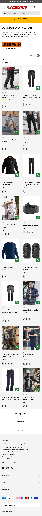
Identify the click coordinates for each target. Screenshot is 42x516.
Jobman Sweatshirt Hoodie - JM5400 (29, 398)
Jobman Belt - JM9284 (30, 225)
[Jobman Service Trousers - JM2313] (31, 123)
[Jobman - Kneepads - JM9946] (31, 251)
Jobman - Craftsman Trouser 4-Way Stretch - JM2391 (10, 312)
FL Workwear (9, 511)
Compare (31, 55)
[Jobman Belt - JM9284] (31, 208)
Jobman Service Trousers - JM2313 (31, 141)
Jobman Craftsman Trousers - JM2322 (8, 96)
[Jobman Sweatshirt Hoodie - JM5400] (31, 380)
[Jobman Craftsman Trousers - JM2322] (10, 78)
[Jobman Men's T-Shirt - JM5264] (10, 208)
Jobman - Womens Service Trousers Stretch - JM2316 (10, 398)
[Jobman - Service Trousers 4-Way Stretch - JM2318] (31, 165)
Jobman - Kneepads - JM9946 (30, 268)
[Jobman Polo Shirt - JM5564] (31, 338)
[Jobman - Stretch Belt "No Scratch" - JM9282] (10, 338)
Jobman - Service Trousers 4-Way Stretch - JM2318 (31, 184)
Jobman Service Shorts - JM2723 (10, 141)
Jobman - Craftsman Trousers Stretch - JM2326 (31, 96)
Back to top (21, 431)
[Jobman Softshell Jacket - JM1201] (31, 293)
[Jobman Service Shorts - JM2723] (10, 123)
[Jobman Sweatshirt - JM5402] (10, 250)
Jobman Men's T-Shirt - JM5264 (9, 226)
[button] (39, 7)
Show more (21, 421)
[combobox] (21, 13)
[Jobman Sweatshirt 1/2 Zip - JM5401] (10, 165)
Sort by (4, 59)
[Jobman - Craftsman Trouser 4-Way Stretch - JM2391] (10, 293)
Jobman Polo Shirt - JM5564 (29, 356)
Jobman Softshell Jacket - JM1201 (31, 311)
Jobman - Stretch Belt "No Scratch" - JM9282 (10, 356)
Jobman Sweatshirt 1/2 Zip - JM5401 (9, 183)
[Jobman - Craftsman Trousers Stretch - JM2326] (31, 78)
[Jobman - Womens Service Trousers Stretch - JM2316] (10, 380)
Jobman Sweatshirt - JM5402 (8, 268)
